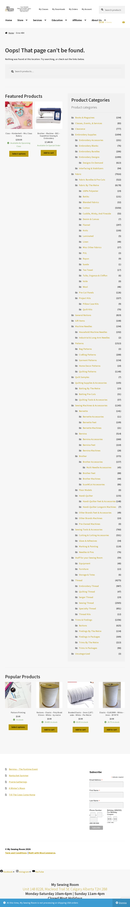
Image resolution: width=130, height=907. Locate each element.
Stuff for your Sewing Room (89, 557)
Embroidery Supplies (85, 134)
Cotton (86, 207)
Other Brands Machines (90, 518)
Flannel (86, 224)
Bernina (83, 433)
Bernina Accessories (93, 439)
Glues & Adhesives (88, 540)
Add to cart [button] (49, 153)
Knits (85, 230)
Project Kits (85, 298)
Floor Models (85, 490)
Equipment (84, 563)
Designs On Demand (93, 162)
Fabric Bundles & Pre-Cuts (92, 179)
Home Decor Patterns (89, 365)
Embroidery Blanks (88, 145)
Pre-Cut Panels (86, 292)
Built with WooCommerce (42, 852)
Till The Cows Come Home (22, 794)
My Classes (43, 9)
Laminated (88, 236)
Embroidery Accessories (91, 140)
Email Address (96, 780)
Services (37, 20)
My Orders (73, 9)
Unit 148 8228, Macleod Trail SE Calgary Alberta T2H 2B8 (65, 889)
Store (20, 20)
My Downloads (58, 9)
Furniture (83, 569)
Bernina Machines (91, 450)
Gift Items (80, 320)
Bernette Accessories (93, 416)
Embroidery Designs (89, 157)
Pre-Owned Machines (89, 523)
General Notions (83, 315)
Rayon (86, 258)
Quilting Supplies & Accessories (91, 382)
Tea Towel (88, 269)
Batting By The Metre (89, 388)
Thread (78, 580)
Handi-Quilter (86, 495)
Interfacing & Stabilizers (91, 168)
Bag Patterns (85, 348)
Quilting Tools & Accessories (93, 399)
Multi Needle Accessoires (98, 467)
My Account (87, 9)
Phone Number (96, 810)
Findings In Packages (89, 636)
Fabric (78, 174)
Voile (85, 281)
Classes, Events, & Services (88, 123)
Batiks (86, 196)
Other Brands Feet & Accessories (95, 512)
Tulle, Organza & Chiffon (95, 275)
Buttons (83, 625)
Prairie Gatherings (18, 781)
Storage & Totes (87, 574)
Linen (85, 241)
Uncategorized (82, 653)
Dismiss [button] (123, 902)
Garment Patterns (88, 360)
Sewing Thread (86, 602)
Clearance (80, 128)
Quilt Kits (87, 309)
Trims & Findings (83, 619)
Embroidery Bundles (89, 151)
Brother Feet (89, 473)
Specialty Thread (87, 608)
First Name (95, 790)
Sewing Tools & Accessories (88, 529)
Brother (83, 456)
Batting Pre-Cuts (87, 394)
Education (57, 20)
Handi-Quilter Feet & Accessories (99, 501)
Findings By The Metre (90, 631)
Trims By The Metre (89, 642)
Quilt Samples (82, 377)
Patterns (79, 343)
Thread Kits (85, 614)
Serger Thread (86, 597)
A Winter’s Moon (17, 788)
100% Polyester (90, 190)
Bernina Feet (89, 444)
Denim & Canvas (91, 219)
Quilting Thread (87, 591)
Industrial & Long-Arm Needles (94, 337)
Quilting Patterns (87, 371)
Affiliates (77, 20)
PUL (85, 253)
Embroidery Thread (89, 586)
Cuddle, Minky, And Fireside (97, 213)
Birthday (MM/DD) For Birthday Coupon (114, 812)
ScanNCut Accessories (94, 484)
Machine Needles (83, 326)
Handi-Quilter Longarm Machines (99, 506)
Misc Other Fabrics (92, 247)
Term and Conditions (16, 852)
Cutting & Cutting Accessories (94, 535)
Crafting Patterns (87, 354)
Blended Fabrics (91, 202)
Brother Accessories (93, 461)
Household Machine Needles (93, 332)
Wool (85, 286)
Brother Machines (91, 478)
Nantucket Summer (18, 775)
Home (8, 20)
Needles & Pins (86, 552)
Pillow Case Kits (91, 303)
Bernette (83, 411)
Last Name (95, 800)
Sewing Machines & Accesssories (91, 405)
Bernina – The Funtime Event (23, 769)
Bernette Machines (92, 427)
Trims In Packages (88, 648)
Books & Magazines (84, 117)
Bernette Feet (89, 422)
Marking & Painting (88, 546)
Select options (19, 153)
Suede (86, 264)
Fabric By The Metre (89, 185)
